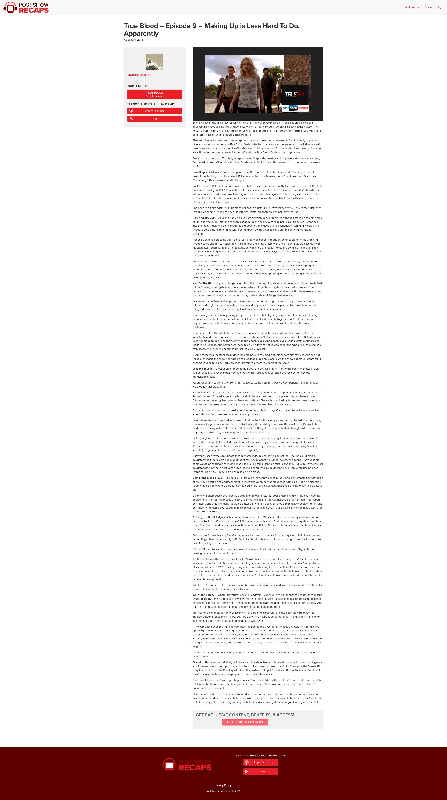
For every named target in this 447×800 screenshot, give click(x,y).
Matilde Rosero (139, 75)
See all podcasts (154, 94)
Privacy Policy (223, 785)
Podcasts (410, 7)
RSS (154, 118)
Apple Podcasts (154, 111)
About (428, 7)
